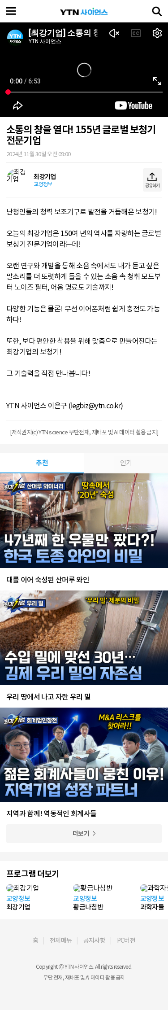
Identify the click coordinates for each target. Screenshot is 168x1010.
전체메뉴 (61, 940)
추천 (42, 463)
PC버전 (126, 940)
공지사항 (94, 940)
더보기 (81, 834)
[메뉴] (11, 11)
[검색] (157, 11)
